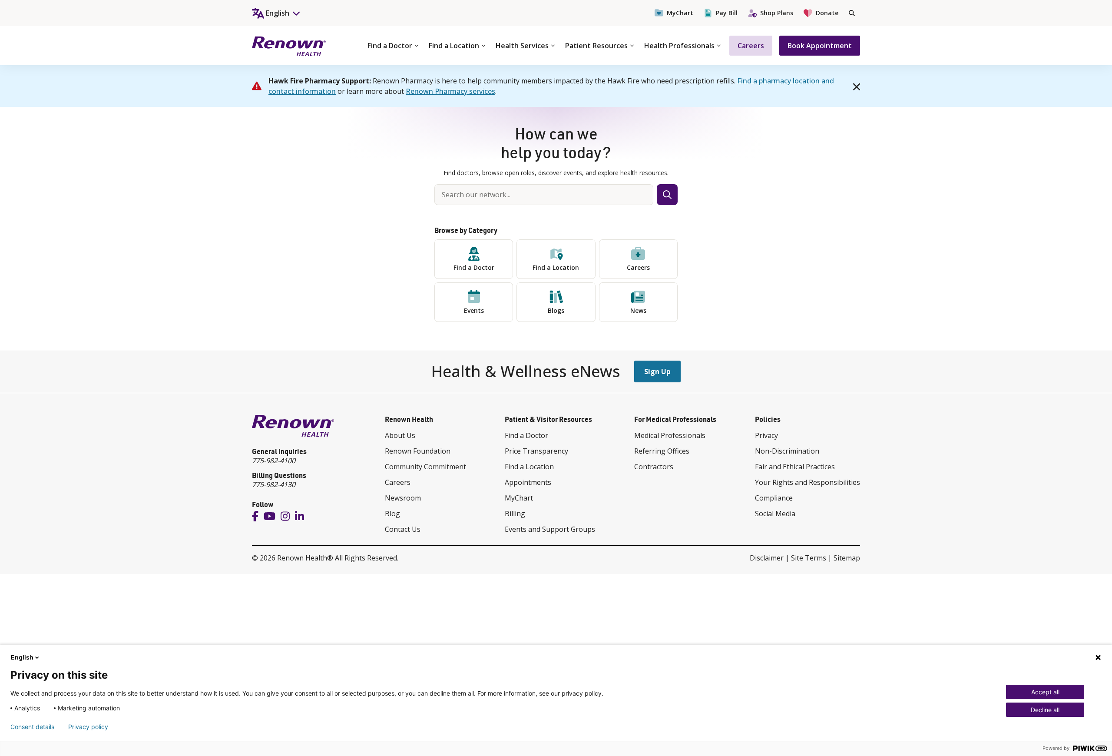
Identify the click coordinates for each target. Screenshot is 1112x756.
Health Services (522, 45)
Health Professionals (679, 45)
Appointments (528, 482)
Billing (515, 513)
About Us (400, 435)
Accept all (1045, 692)
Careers (751, 45)
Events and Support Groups (550, 529)
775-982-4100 (273, 460)
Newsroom (403, 498)
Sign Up (657, 371)
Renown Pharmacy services (450, 91)
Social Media (775, 513)
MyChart (680, 13)
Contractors (653, 466)
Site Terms (808, 558)
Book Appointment (820, 45)
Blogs (556, 310)
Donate (827, 13)
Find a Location (454, 45)
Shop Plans (776, 13)
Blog (392, 513)
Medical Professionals (669, 435)
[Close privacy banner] (1098, 657)
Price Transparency (536, 451)
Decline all (1045, 709)
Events (474, 310)
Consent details (32, 726)
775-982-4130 (273, 484)
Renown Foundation (417, 451)
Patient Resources (596, 45)
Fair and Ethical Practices (795, 466)
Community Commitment (425, 466)
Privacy (766, 435)
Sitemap (847, 558)
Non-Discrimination (787, 451)
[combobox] (543, 194)
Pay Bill (727, 13)
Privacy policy (88, 726)
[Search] (852, 13)
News (638, 310)
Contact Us (402, 529)
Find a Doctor (389, 45)
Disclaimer (767, 558)
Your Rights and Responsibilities (807, 482)
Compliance (774, 498)
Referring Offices (661, 451)
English (22, 657)
